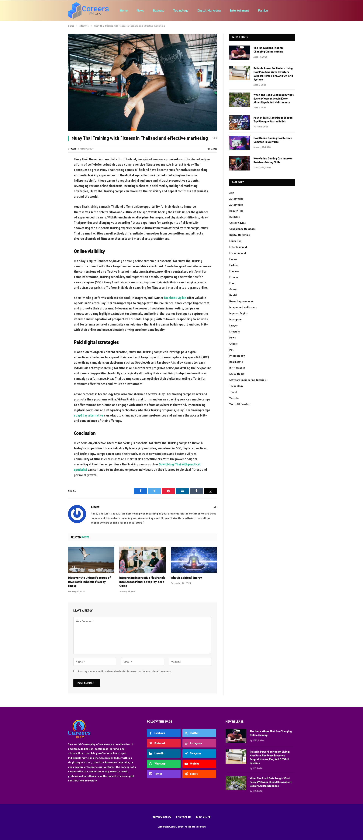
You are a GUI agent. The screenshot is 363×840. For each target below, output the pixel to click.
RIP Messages (237, 367)
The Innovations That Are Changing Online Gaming (269, 49)
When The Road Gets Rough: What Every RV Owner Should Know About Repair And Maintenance (274, 98)
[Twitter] (55, 178)
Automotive (236, 204)
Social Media (236, 374)
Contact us (183, 817)
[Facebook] (55, 169)
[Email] (55, 207)
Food (232, 283)
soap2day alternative (88, 415)
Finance (234, 271)
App (231, 192)
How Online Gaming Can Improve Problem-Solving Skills (273, 160)
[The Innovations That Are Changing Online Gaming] (239, 53)
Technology (180, 10)
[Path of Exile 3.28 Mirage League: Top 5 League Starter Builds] (239, 122)
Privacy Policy (162, 817)
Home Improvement (241, 301)
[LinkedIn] (55, 188)
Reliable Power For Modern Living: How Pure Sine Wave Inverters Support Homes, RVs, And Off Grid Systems (273, 73)
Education (235, 241)
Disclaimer (203, 817)
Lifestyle (212, 148)
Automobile (236, 198)
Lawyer (233, 325)
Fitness (233, 277)
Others (233, 343)
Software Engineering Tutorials (247, 380)
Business (158, 10)
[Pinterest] (55, 198)
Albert (74, 148)
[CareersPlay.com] (88, 10)
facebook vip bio (175, 298)
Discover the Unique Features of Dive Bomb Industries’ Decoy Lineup (89, 582)
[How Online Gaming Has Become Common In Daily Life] (239, 143)
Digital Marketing (209, 10)
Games (233, 289)
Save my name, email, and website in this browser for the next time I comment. (125, 671)
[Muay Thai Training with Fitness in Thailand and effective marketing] (142, 82)
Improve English (238, 313)
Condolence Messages (242, 229)
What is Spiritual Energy (186, 577)
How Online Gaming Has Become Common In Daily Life (273, 139)
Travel (233, 392)
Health (233, 295)
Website (234, 398)
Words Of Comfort (240, 404)
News (140, 10)
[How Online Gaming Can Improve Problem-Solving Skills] (239, 163)
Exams (233, 259)
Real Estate (236, 361)
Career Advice (237, 222)
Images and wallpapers (243, 307)
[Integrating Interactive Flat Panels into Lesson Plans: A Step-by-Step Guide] (142, 560)
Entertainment (239, 10)
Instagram (235, 319)
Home (124, 10)
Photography (237, 355)
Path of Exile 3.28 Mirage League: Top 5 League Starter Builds (273, 119)
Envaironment (237, 253)
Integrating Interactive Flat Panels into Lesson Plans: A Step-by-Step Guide (142, 582)
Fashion (263, 10)
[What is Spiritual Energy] (194, 560)
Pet (231, 349)
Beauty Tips (236, 210)
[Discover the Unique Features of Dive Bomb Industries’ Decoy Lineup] (91, 560)
